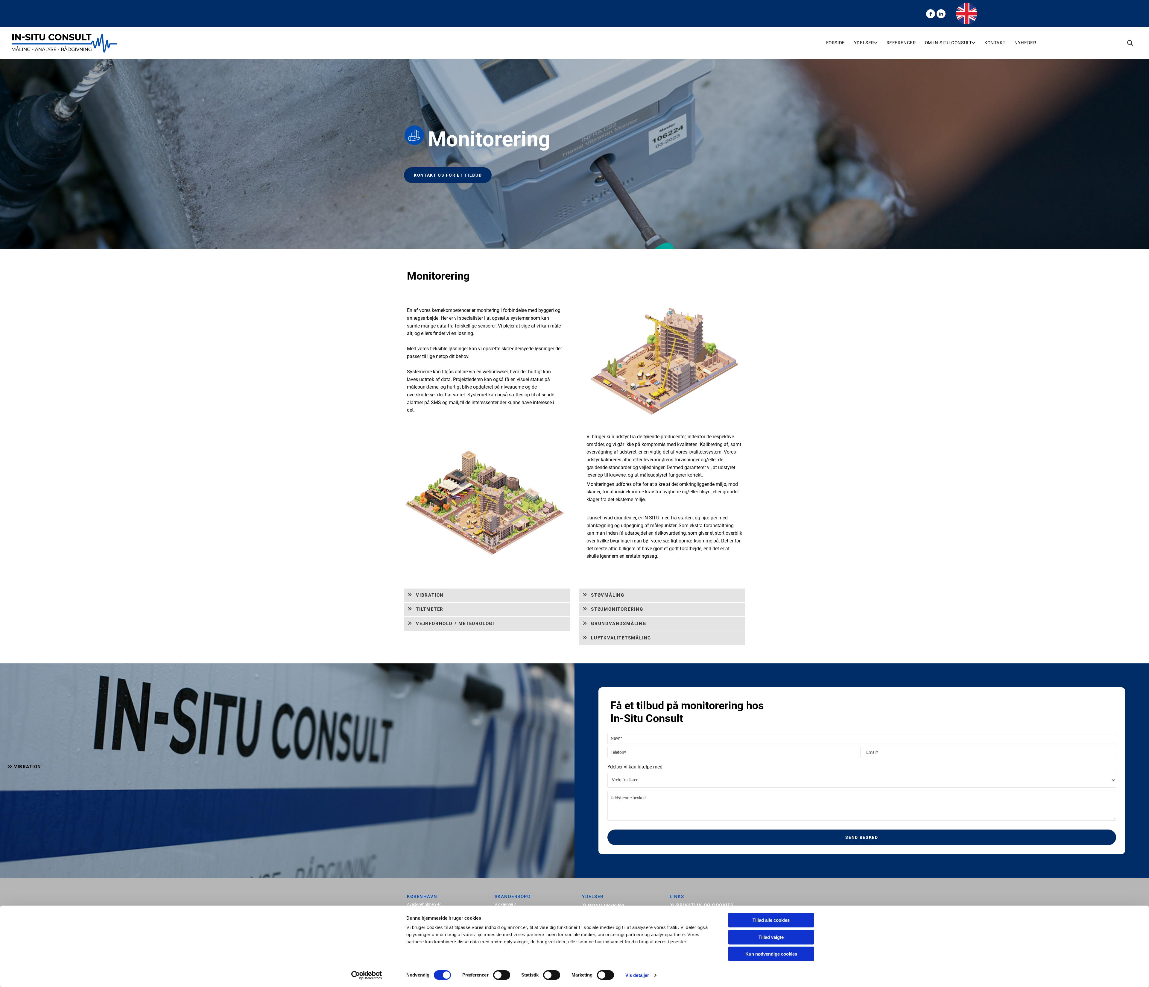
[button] (448, 175)
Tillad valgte (771, 937)
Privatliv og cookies (702, 905)
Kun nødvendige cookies (771, 953)
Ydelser (864, 43)
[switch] (501, 975)
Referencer (901, 43)
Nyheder (1025, 43)
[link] (870, 43)
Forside (835, 43)
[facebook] (930, 13)
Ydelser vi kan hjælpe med (634, 767)
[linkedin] (941, 13)
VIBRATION (24, 766)
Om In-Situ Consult (948, 43)
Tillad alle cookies (771, 920)
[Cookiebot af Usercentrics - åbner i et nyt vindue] (367, 975)
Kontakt (994, 43)
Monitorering (603, 905)
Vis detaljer (637, 975)
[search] (1130, 43)
